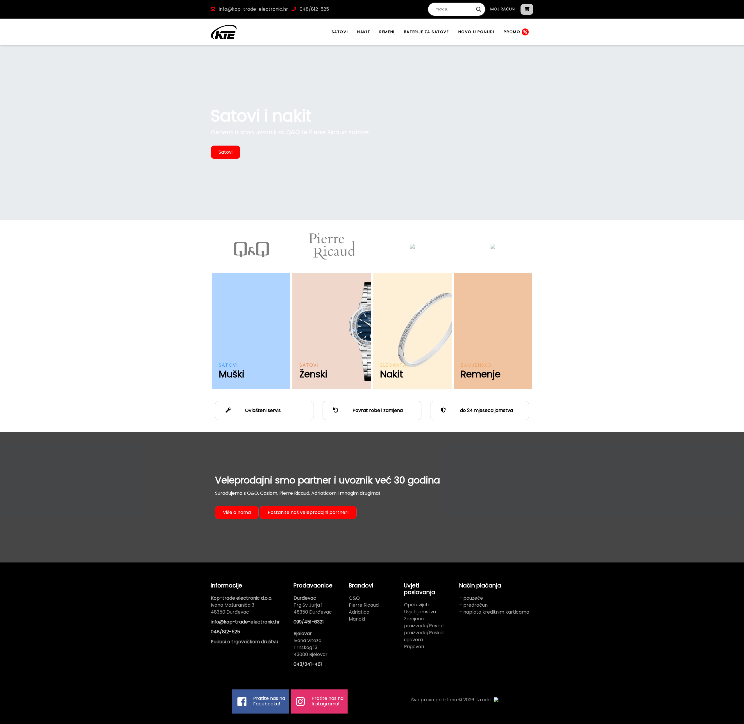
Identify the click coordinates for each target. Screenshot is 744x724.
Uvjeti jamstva (420, 611)
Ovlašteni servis (262, 410)
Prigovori (414, 646)
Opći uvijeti (416, 604)
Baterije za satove (426, 31)
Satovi (340, 31)
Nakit (363, 31)
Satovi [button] (226, 152)
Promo (513, 31)
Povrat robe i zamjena (377, 410)
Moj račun (502, 9)
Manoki (357, 619)
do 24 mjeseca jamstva (486, 410)
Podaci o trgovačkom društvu (244, 641)
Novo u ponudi (476, 31)
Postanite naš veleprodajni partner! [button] (308, 512)
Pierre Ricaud (364, 605)
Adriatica (359, 612)
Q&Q (354, 598)
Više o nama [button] (237, 512)
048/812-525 (313, 9)
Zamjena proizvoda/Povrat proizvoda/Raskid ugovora (424, 629)
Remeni (387, 31)
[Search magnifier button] (479, 9)
